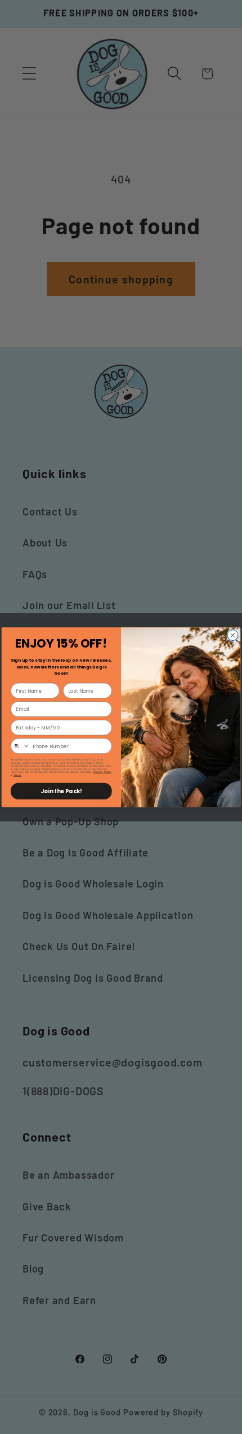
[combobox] (20, 745)
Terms (17, 774)
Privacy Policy (102, 772)
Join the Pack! (61, 791)
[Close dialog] (232, 634)
